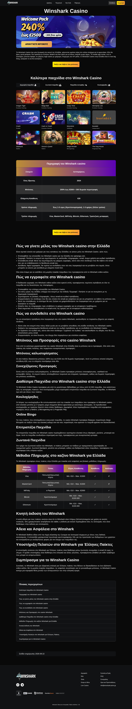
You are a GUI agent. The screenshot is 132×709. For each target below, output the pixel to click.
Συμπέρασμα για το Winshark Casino (32, 639)
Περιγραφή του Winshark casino (30, 594)
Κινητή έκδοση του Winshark (29, 626)
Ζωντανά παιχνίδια (51, 85)
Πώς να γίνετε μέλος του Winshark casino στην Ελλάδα (38, 599)
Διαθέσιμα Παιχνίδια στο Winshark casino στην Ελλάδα (38, 617)
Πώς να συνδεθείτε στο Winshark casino (33, 608)
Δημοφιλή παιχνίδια (27, 85)
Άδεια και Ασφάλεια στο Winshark (31, 630)
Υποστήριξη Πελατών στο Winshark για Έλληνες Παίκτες (39, 634)
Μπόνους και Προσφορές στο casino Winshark (35, 612)
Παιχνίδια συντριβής (77, 85)
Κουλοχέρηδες (102, 85)
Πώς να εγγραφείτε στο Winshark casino (33, 603)
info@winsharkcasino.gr (108, 685)
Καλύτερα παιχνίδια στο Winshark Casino (33, 590)
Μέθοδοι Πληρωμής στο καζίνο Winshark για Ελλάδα (38, 621)
